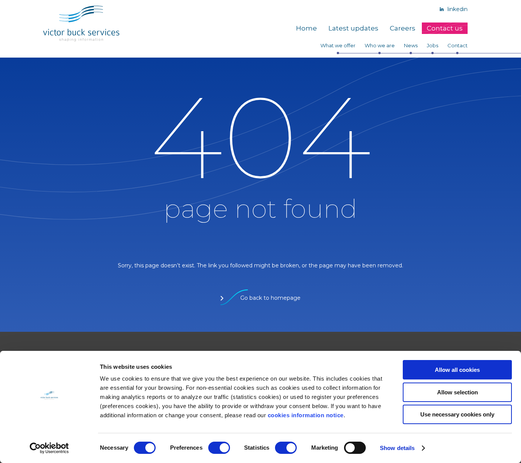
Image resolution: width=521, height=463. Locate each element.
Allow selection (457, 392)
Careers (402, 28)
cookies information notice (306, 415)
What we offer (337, 45)
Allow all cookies (457, 370)
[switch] (219, 448)
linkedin (457, 9)
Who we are (380, 45)
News (411, 45)
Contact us (445, 28)
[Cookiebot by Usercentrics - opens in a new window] (49, 448)
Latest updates (353, 28)
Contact (457, 45)
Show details (397, 448)
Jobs (432, 45)
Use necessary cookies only (457, 414)
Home (306, 28)
